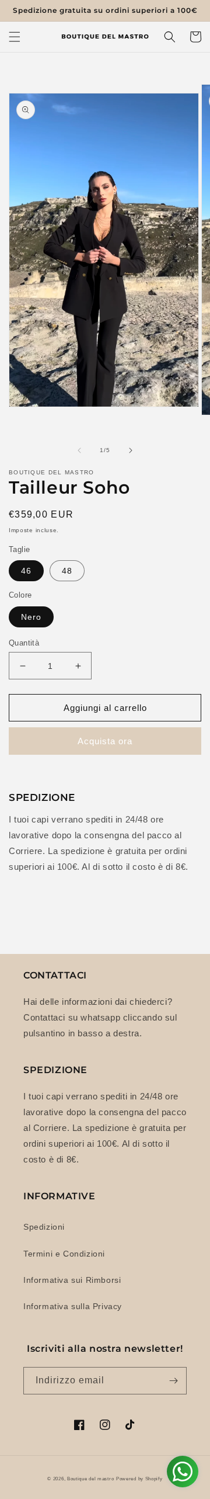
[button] (14, 37)
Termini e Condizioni (64, 1253)
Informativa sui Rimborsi (72, 1280)
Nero (31, 617)
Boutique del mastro (90, 1478)
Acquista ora (105, 741)
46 (26, 570)
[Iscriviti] (173, 1380)
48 (67, 570)
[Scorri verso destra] (131, 450)
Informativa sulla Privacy (72, 1306)
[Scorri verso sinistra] (79, 450)
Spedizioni (44, 1226)
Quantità (24, 643)
